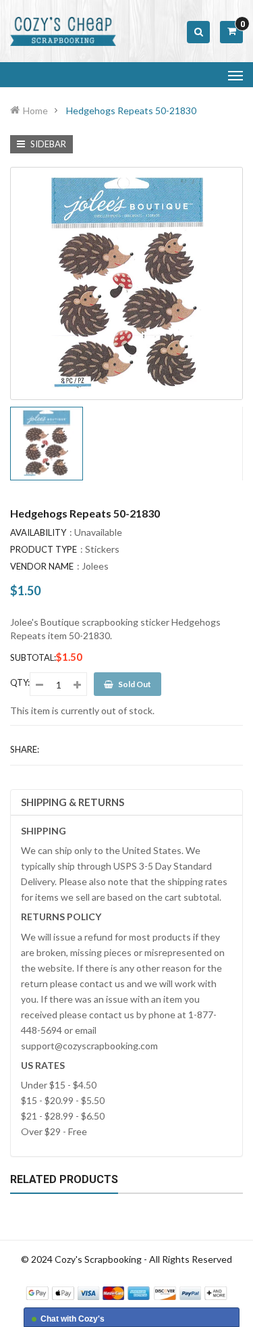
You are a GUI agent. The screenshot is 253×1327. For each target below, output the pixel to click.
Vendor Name (42, 566)
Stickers (102, 549)
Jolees (95, 566)
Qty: (20, 682)
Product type (43, 549)
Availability (38, 532)
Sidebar (47, 144)
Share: (24, 749)
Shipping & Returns (72, 802)
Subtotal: (33, 657)
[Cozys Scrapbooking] (126, 1291)
